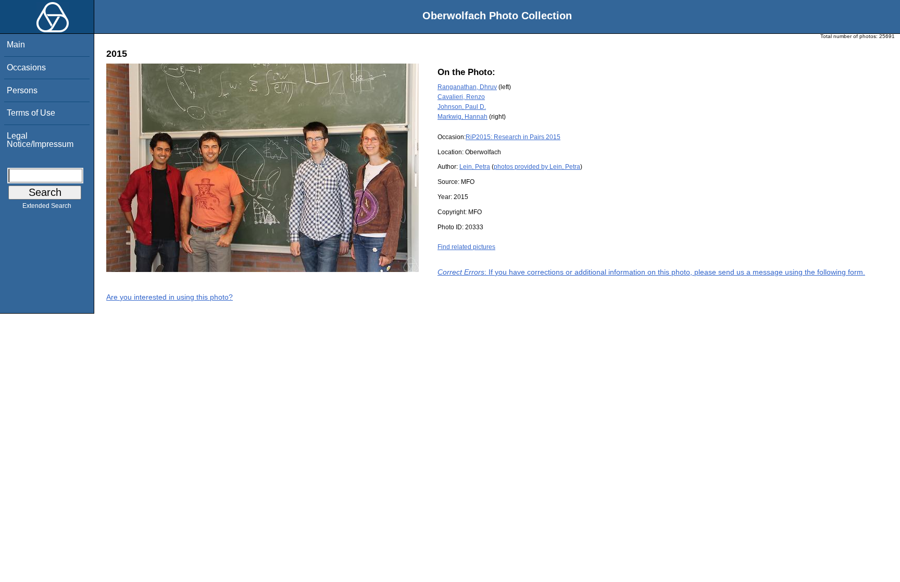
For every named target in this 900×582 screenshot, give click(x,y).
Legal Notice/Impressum (40, 139)
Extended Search (46, 206)
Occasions (26, 67)
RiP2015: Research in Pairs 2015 (513, 137)
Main (16, 44)
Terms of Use (31, 112)
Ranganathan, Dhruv (467, 87)
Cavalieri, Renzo (461, 97)
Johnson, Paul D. (462, 106)
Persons (22, 90)
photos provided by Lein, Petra (537, 166)
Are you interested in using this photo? (169, 297)
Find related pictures (466, 247)
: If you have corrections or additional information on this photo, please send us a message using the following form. (651, 272)
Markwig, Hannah (463, 116)
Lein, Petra (474, 166)
